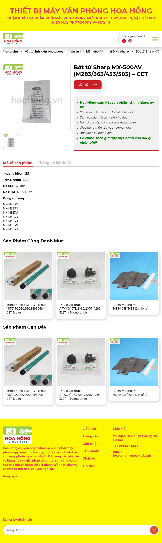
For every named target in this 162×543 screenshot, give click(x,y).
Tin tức (88, 466)
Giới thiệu (91, 444)
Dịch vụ (89, 458)
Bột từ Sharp (119, 51)
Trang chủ (10, 51)
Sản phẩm (91, 451)
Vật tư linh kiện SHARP (86, 51)
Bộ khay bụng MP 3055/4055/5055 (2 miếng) (130, 307)
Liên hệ (83, 84)
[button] (8, 281)
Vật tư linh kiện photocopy (44, 51)
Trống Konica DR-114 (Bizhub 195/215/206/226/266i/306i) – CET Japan (26, 308)
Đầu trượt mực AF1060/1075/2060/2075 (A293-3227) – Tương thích (80, 308)
